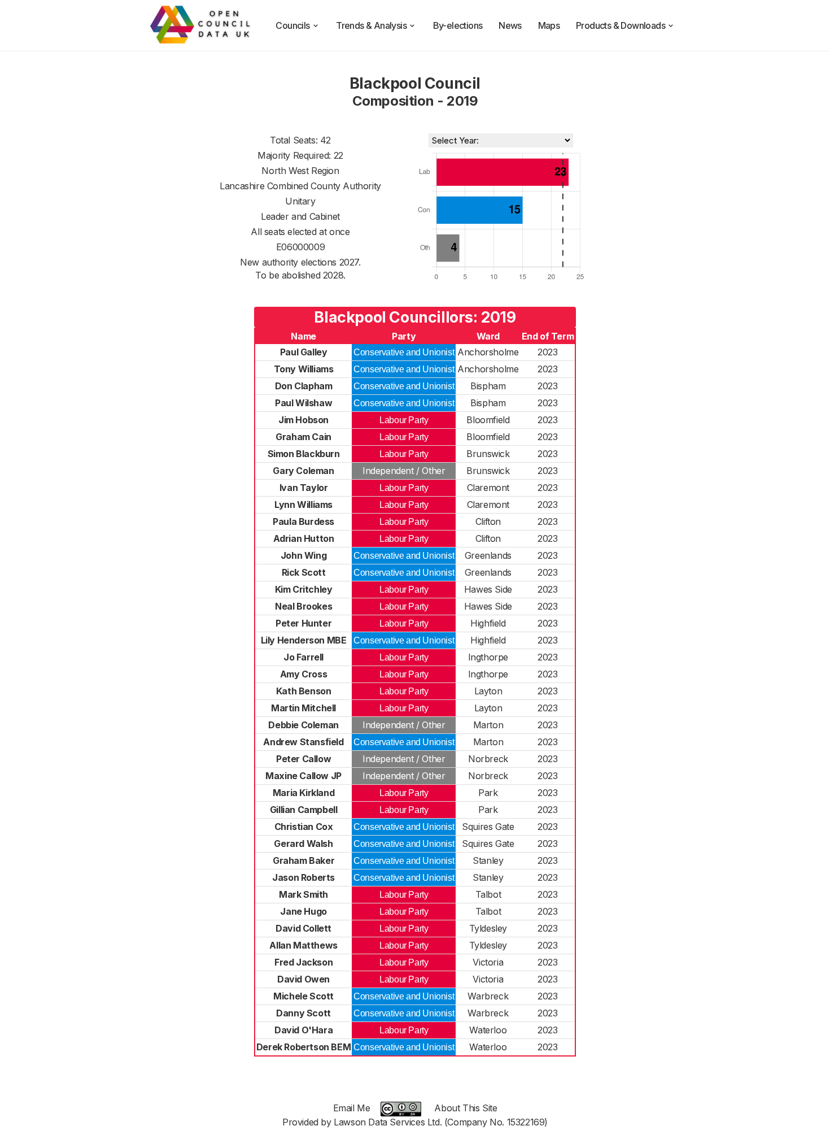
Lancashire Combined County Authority (300, 186)
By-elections (458, 25)
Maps (549, 25)
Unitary (300, 201)
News (510, 25)
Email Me (351, 1108)
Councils (292, 25)
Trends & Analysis (371, 25)
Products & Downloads (620, 25)
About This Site (465, 1108)
